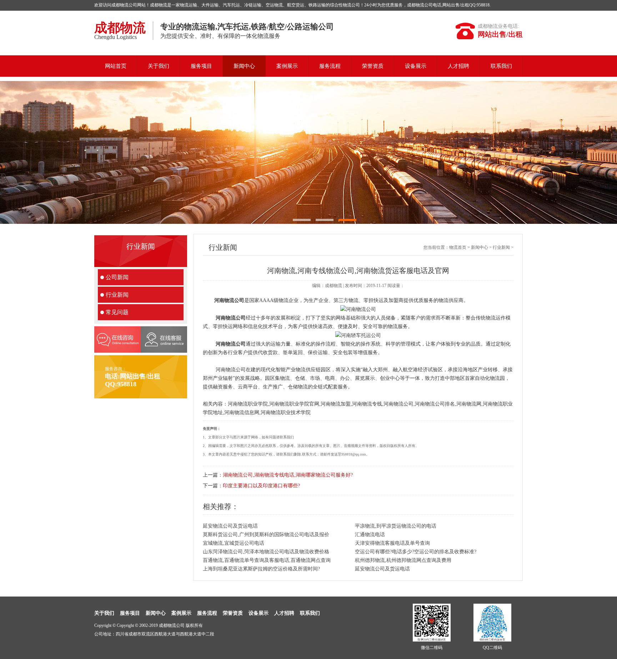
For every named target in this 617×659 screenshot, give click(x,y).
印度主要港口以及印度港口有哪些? (261, 485)
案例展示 (287, 66)
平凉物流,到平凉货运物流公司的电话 (395, 526)
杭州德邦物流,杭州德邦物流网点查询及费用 (403, 560)
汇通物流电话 (370, 534)
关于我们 (158, 66)
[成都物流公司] (308, 152)
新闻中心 (244, 66)
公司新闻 (117, 277)
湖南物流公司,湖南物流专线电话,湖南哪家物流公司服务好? (288, 475)
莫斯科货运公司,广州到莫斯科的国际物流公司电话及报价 (266, 534)
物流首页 (457, 247)
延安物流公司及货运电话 (230, 526)
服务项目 (201, 66)
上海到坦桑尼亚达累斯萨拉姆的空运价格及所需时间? (261, 569)
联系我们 (501, 66)
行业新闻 (117, 295)
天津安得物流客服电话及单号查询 (392, 543)
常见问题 (117, 312)
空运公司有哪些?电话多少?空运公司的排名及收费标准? (415, 551)
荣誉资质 (372, 66)
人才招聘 (458, 66)
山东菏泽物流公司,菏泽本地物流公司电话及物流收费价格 (266, 551)
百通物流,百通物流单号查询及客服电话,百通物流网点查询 (267, 560)
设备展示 (415, 66)
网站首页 (115, 66)
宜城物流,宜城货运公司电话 (233, 543)
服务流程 (330, 66)
